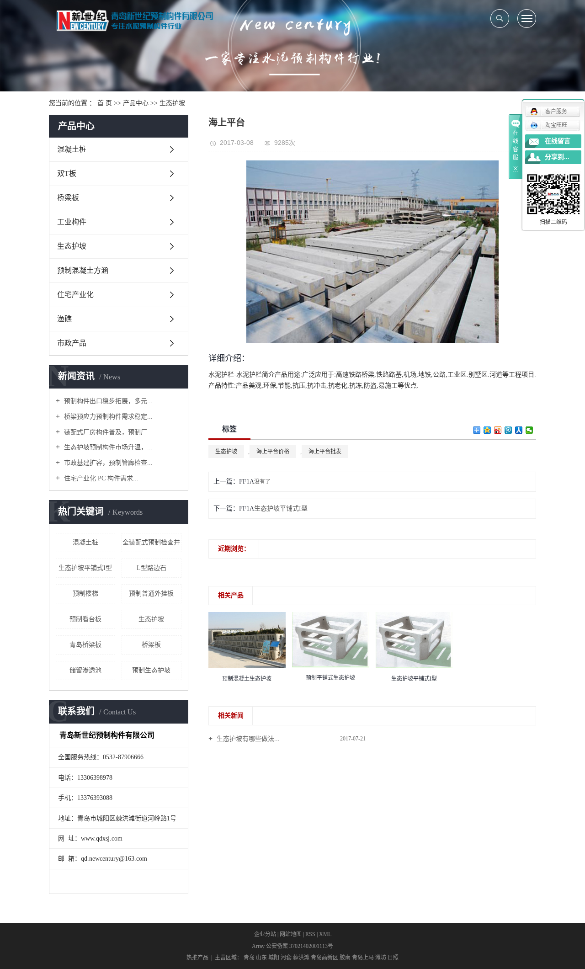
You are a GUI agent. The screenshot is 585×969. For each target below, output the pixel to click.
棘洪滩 (301, 957)
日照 (393, 957)
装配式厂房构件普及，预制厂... (107, 432)
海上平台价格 (272, 451)
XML (325, 934)
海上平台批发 (324, 451)
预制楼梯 (85, 593)
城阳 (273, 957)
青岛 (249, 957)
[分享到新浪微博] (498, 430)
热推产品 (197, 957)
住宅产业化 (75, 294)
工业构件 (71, 222)
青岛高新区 (324, 957)
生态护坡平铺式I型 (85, 567)
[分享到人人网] (519, 430)
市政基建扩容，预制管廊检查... (107, 462)
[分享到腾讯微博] (508, 430)
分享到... (557, 157)
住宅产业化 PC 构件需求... (100, 478)
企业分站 (265, 934)
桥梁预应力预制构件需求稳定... (107, 416)
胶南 (345, 957)
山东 (261, 957)
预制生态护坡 (151, 670)
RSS (310, 934)
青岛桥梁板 (85, 644)
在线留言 (557, 141)
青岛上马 (363, 957)
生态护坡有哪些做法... (247, 738)
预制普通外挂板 (151, 593)
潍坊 (380, 957)
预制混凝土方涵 (82, 270)
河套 (286, 957)
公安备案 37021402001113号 (299, 946)
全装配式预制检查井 (151, 542)
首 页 (104, 103)
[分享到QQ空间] (487, 430)
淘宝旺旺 (556, 125)
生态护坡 (172, 103)
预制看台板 (85, 619)
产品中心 (136, 103)
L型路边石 (151, 567)
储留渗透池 (85, 670)
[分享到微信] (529, 430)
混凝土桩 (71, 149)
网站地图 (291, 934)
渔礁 (64, 319)
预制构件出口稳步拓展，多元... (107, 401)
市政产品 (71, 343)
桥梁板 (68, 198)
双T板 (66, 173)
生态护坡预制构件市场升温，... (107, 447)
